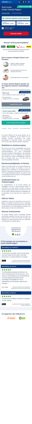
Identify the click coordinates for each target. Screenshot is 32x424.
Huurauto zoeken (16, 33)
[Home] (6, 1)
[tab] (6, 13)
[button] (19, 2)
